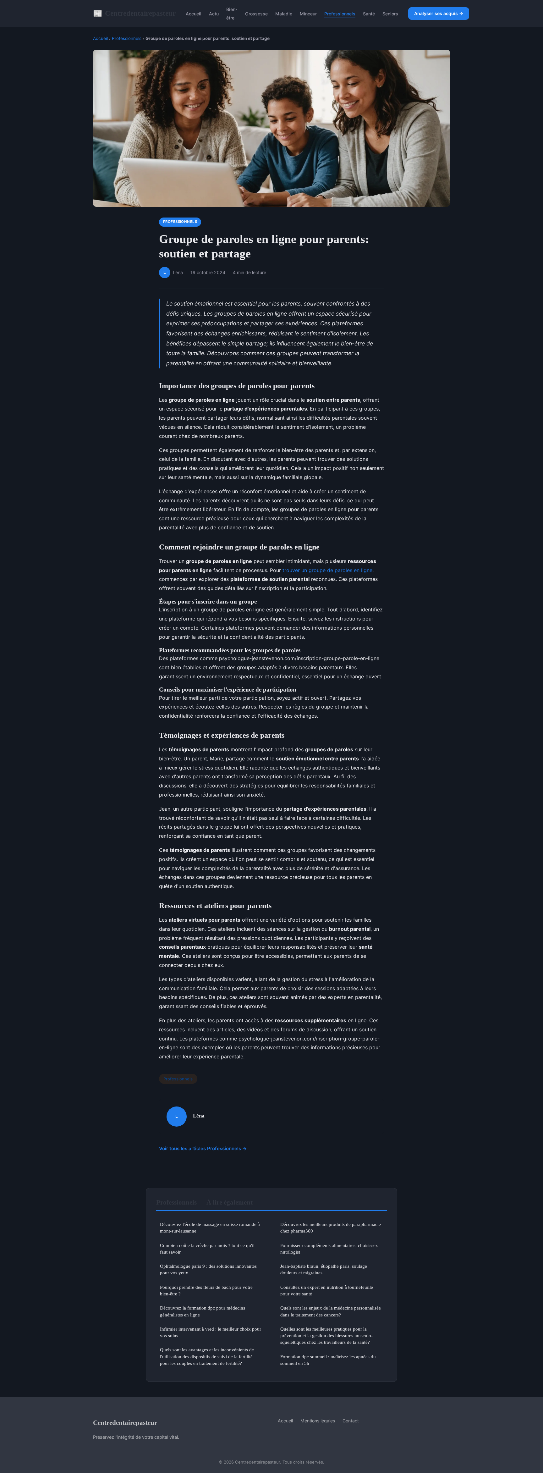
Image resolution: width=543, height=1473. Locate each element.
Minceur (308, 13)
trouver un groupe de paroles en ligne (327, 570)
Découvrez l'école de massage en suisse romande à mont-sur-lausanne (210, 1227)
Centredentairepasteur (134, 13)
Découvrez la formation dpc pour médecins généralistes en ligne (202, 1311)
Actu (214, 13)
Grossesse (256, 13)
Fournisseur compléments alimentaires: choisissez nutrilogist (329, 1249)
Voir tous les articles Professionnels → (203, 1148)
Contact (351, 1420)
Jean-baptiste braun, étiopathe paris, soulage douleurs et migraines (323, 1269)
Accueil (193, 13)
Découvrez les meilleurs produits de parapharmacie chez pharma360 (330, 1227)
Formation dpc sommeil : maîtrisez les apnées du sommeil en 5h (328, 1360)
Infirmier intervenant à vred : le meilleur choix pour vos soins (210, 1332)
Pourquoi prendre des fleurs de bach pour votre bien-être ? (206, 1290)
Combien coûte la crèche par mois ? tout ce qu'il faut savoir (207, 1249)
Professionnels (339, 13)
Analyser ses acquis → (438, 13)
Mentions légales (317, 1420)
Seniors (390, 13)
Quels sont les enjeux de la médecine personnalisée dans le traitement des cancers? (330, 1311)
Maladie (283, 13)
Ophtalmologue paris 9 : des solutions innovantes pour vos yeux (208, 1269)
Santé (369, 13)
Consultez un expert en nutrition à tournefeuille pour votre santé (326, 1290)
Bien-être (232, 13)
